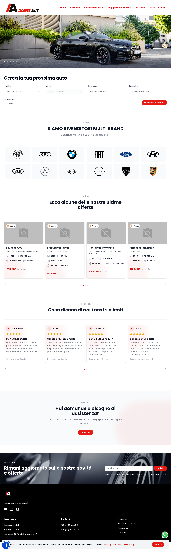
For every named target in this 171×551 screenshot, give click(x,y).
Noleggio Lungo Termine (119, 7)
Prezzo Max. (134, 86)
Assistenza (139, 7)
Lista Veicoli (75, 7)
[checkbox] (5, 104)
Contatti (162, 7)
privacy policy (160, 474)
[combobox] (23, 91)
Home (63, 7)
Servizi (151, 7)
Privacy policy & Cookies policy (119, 544)
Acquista (122, 519)
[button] (6, 544)
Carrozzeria (92, 86)
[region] (85, 254)
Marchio (7, 86)
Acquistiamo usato (94, 7)
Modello (49, 86)
